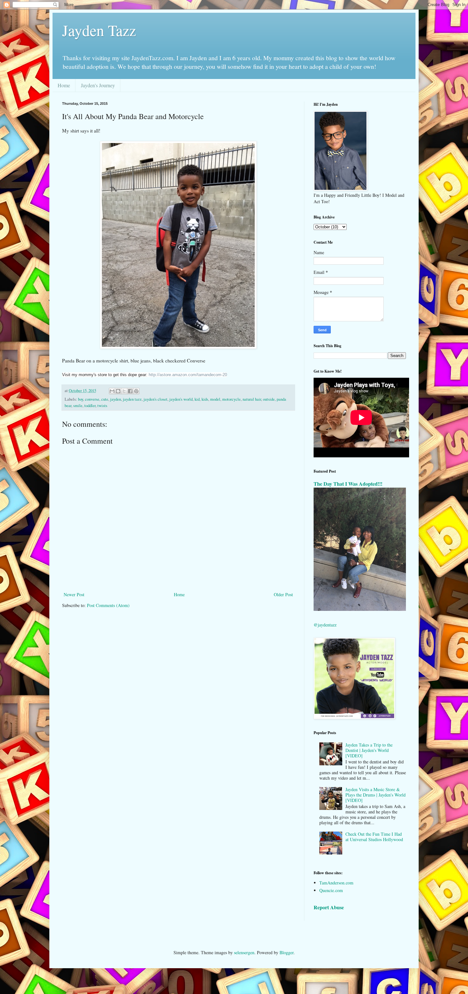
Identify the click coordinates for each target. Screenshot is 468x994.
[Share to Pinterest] (136, 391)
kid (197, 399)
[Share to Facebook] (130, 391)
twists (102, 405)
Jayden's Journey (98, 85)
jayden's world (181, 399)
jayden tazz (132, 399)
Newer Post (74, 594)
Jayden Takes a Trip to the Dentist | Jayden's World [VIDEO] (369, 750)
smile (77, 405)
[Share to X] (124, 391)
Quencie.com (331, 890)
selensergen (244, 952)
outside (269, 399)
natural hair (252, 399)
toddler (90, 405)
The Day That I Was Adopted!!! (348, 484)
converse (92, 399)
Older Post (283, 594)
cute (104, 399)
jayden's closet (155, 399)
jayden (115, 399)
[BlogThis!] (118, 391)
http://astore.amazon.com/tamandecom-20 (188, 374)
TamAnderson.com (336, 883)
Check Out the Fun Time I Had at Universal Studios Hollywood (374, 836)
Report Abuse (329, 907)
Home (64, 85)
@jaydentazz (325, 625)
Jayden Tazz (99, 30)
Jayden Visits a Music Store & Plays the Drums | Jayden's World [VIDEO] (375, 794)
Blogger (287, 952)
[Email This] (112, 391)
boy (80, 399)
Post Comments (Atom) (108, 605)
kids (205, 399)
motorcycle (231, 399)
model (215, 399)
